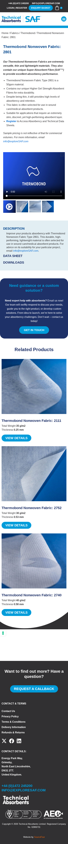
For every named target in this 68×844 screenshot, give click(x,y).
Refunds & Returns (13, 732)
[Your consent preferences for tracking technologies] (3, 633)
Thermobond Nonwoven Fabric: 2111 (31, 421)
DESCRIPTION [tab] (14, 228)
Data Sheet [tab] (12, 256)
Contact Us (8, 711)
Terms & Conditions (13, 721)
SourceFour (39, 837)
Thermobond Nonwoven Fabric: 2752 (32, 508)
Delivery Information (14, 727)
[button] (63, 19)
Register (11, 121)
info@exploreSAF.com (15, 141)
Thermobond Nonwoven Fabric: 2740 (32, 595)
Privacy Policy (10, 716)
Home (5, 33)
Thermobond (28, 33)
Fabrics (14, 33)
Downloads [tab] (13, 262)
